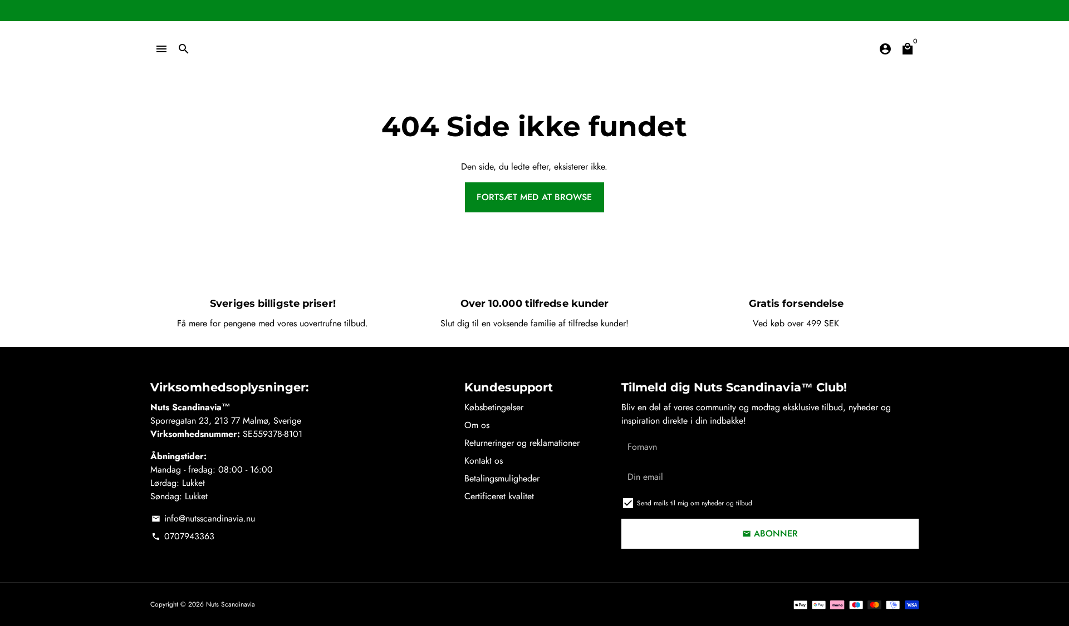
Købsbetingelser (493, 407)
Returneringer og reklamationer (522, 442)
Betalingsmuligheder (502, 478)
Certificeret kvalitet (499, 496)
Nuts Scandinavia (230, 604)
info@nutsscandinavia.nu (203, 518)
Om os (476, 425)
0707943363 (182, 536)
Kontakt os (483, 460)
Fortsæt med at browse (534, 197)
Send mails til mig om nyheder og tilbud (694, 503)
